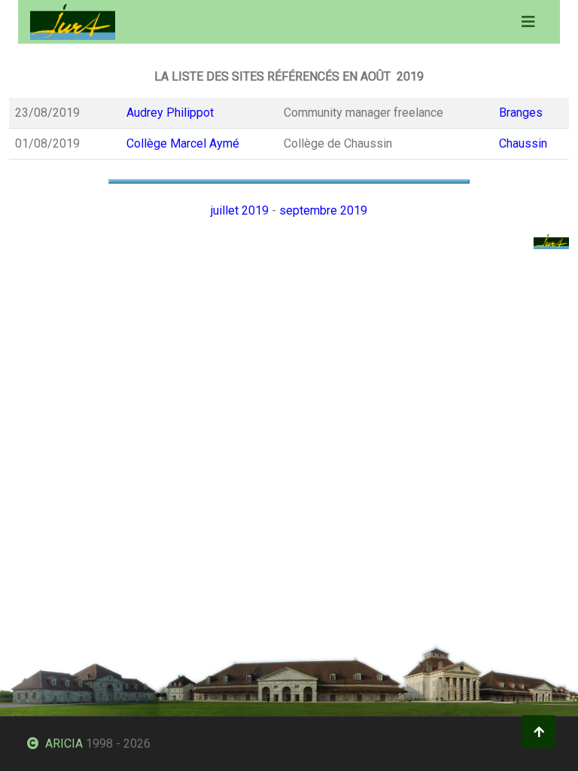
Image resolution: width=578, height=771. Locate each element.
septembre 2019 (323, 210)
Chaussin (523, 143)
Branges (521, 112)
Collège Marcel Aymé (182, 143)
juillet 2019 (240, 210)
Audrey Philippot (170, 112)
